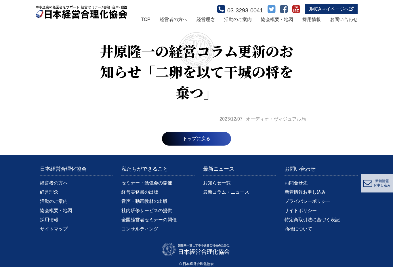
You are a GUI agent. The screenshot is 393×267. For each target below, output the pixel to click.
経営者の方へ (173, 19)
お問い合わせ (344, 19)
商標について (298, 228)
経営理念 (206, 19)
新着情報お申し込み (305, 192)
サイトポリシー (301, 210)
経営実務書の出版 (139, 192)
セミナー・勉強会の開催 (146, 182)
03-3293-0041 (245, 10)
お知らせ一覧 (217, 182)
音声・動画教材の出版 (144, 201)
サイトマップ (54, 228)
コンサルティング (139, 228)
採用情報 (311, 19)
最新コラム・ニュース (226, 192)
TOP (145, 19)
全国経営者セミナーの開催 (149, 219)
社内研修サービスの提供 (146, 210)
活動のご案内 (238, 19)
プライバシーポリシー (308, 201)
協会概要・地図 (277, 19)
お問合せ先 (296, 182)
